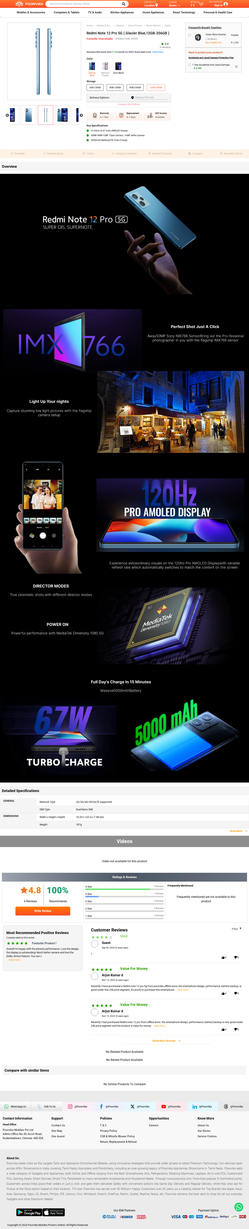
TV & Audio (95, 12)
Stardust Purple (105, 74)
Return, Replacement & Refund (118, 1141)
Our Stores (204, 1131)
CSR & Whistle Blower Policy (117, 1136)
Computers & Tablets (66, 12)
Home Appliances (153, 12)
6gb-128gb (95, 87)
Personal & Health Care (218, 12)
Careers (153, 1125)
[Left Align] (125, 4)
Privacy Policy (108, 1131)
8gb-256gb (135, 87)
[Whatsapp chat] (238, 1207)
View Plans (157, 52)
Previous (7, 115)
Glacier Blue (92, 74)
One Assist (58, 1136)
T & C (103, 1125)
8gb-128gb (115, 87)
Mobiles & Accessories (31, 12)
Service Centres (207, 1136)
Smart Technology (184, 12)
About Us (203, 1125)
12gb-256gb (156, 87)
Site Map (56, 1131)
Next (81, 115)
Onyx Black (118, 73)
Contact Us (58, 1125)
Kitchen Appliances (122, 12)
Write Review (42, 911)
